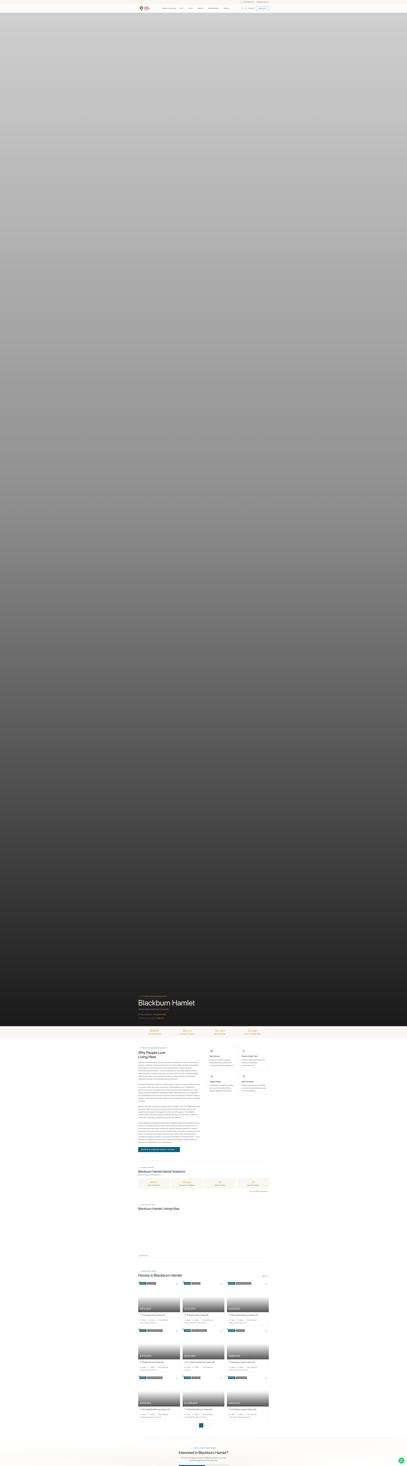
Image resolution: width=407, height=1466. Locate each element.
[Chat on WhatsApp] (401, 1460)
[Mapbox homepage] (143, 1255)
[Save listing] (177, 1284)
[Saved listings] (246, 8)
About (226, 8)
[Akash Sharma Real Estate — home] (144, 8)
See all (264, 1276)
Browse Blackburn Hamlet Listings (158, 1149)
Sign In (251, 8)
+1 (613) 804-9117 (248, 2)
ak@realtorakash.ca (262, 2)
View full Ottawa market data (258, 1191)
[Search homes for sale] (243, 8)
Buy (181, 8)
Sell (190, 8)
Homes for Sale (169, 8)
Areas (200, 8)
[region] (203, 1235)
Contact (262, 8)
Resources (213, 8)
